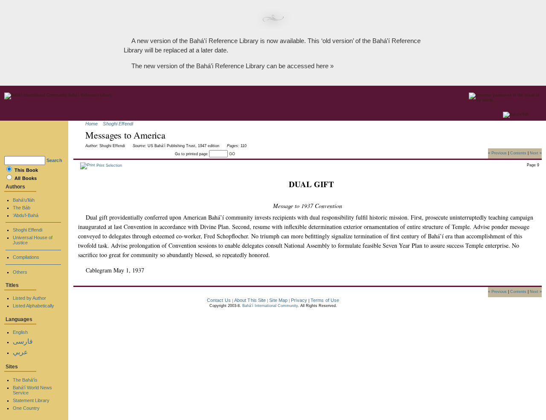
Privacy (299, 300)
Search (54, 160)
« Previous (497, 153)
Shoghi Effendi (118, 123)
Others (20, 272)
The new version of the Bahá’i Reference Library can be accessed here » (232, 66)
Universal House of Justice (32, 240)
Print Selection (108, 165)
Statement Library (31, 400)
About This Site (250, 300)
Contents (518, 153)
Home (91, 123)
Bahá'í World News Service (32, 390)
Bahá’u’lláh (24, 200)
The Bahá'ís (25, 379)
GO (232, 154)
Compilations (26, 257)
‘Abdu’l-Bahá (25, 215)
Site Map (278, 300)
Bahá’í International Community (270, 306)
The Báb (21, 207)
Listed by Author (29, 298)
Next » (536, 153)
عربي (20, 352)
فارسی (23, 341)
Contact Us (219, 300)
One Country (26, 408)
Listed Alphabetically (33, 305)
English (20, 332)
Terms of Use (325, 300)
